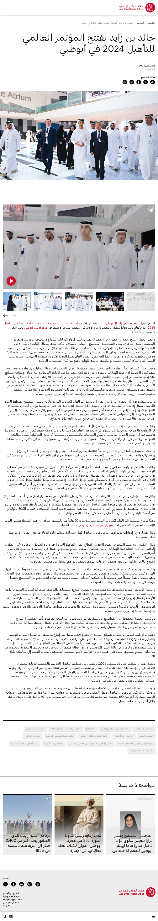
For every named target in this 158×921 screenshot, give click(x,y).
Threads (37, 884)
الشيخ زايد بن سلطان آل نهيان (97, 525)
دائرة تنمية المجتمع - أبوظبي (59, 736)
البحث (4, 916)
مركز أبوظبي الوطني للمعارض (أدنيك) (135, 743)
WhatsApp (125, 82)
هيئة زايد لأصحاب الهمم (141, 750)
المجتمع (140, 23)
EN (11, 916)
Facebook (138, 82)
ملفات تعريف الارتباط (13, 899)
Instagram (29, 884)
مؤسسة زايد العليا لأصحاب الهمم (58, 323)
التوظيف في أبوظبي (143, 728)
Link (152, 82)
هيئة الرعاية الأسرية (53, 743)
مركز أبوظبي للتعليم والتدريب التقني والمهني (90, 743)
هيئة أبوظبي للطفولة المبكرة (24, 743)
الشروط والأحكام (11, 893)
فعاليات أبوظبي (32, 736)
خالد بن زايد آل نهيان (123, 736)
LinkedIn (131, 82)
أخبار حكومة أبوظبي (35, 728)
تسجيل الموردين (11, 902)
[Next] (5, 315)
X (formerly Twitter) (145, 82)
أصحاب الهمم (146, 736)
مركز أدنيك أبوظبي (35, 327)
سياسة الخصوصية (11, 896)
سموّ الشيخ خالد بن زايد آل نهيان (126, 323)
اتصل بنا (7, 905)
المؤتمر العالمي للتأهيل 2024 (65, 728)
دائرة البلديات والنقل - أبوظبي (93, 736)
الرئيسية (151, 23)
